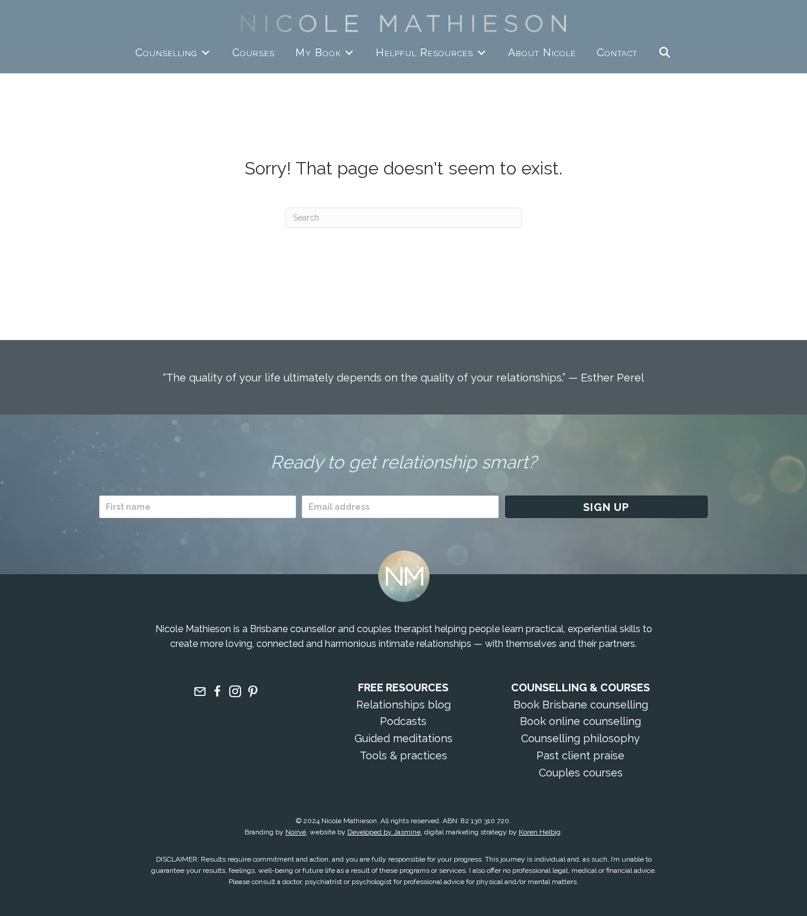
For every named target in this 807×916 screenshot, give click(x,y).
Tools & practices (403, 755)
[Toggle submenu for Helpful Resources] (481, 53)
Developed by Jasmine (384, 832)
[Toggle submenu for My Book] (349, 53)
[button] (665, 52)
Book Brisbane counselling (580, 704)
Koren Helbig (540, 832)
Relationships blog (403, 704)
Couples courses (581, 772)
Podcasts (403, 721)
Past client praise (580, 755)
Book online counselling (580, 721)
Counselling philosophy (580, 738)
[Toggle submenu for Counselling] (206, 53)
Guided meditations (403, 738)
